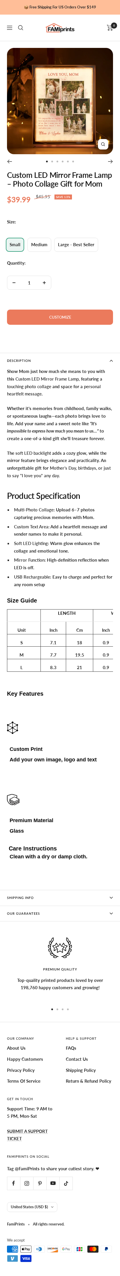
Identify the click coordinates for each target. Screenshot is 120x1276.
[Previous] (9, 161)
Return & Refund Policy (88, 1081)
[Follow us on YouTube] (52, 1183)
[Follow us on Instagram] (26, 1183)
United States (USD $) (29, 1206)
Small (15, 244)
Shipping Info (20, 898)
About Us (16, 1048)
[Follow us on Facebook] (13, 1183)
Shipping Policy (81, 1070)
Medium (39, 244)
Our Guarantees (23, 913)
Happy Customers (25, 1059)
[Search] (20, 27)
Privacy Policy (21, 1070)
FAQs (71, 1048)
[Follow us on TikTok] (66, 1183)
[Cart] (110, 28)
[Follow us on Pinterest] (39, 1183)
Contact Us (77, 1059)
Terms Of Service (23, 1081)
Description (19, 360)
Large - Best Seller (76, 244)
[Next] (110, 161)
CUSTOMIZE (60, 317)
